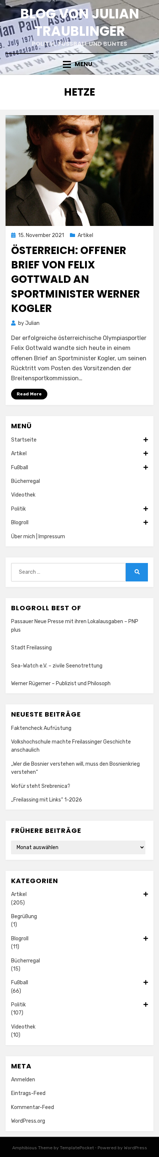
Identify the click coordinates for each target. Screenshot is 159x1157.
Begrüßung (24, 916)
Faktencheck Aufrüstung (41, 728)
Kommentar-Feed (32, 1107)
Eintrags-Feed (28, 1093)
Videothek (23, 495)
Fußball (19, 467)
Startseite (24, 440)
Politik (18, 509)
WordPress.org (28, 1121)
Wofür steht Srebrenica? (40, 786)
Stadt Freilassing (31, 648)
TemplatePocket (77, 1147)
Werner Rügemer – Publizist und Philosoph (61, 683)
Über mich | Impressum (38, 536)
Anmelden (23, 1080)
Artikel (85, 235)
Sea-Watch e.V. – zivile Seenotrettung (56, 666)
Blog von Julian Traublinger (79, 22)
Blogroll (19, 522)
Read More (29, 393)
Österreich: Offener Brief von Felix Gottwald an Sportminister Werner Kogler (75, 279)
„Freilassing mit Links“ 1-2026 (46, 800)
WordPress (135, 1147)
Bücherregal (25, 481)
